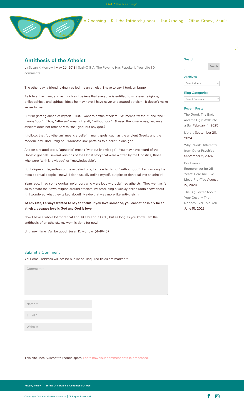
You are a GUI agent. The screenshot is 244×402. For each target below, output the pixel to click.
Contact (67, 34)
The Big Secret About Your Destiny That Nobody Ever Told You (200, 197)
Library (189, 133)
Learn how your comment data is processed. (116, 358)
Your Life (143, 68)
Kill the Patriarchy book (133, 21)
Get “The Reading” (122, 4)
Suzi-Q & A (86, 68)
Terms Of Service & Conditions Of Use (68, 385)
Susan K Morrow (41, 68)
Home (65, 21)
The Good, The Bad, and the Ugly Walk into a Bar (200, 120)
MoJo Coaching (91, 21)
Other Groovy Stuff (207, 21)
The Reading (172, 21)
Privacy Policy (32, 385)
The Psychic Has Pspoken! (115, 68)
